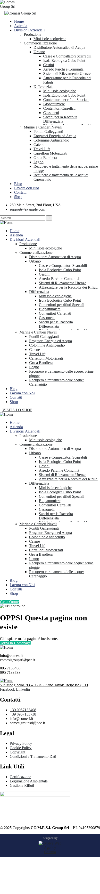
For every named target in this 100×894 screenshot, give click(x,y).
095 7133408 (10, 668)
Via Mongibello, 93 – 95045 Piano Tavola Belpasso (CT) (44, 685)
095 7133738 (10, 672)
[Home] (6, 222)
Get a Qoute (9, 602)
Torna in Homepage (15, 643)
